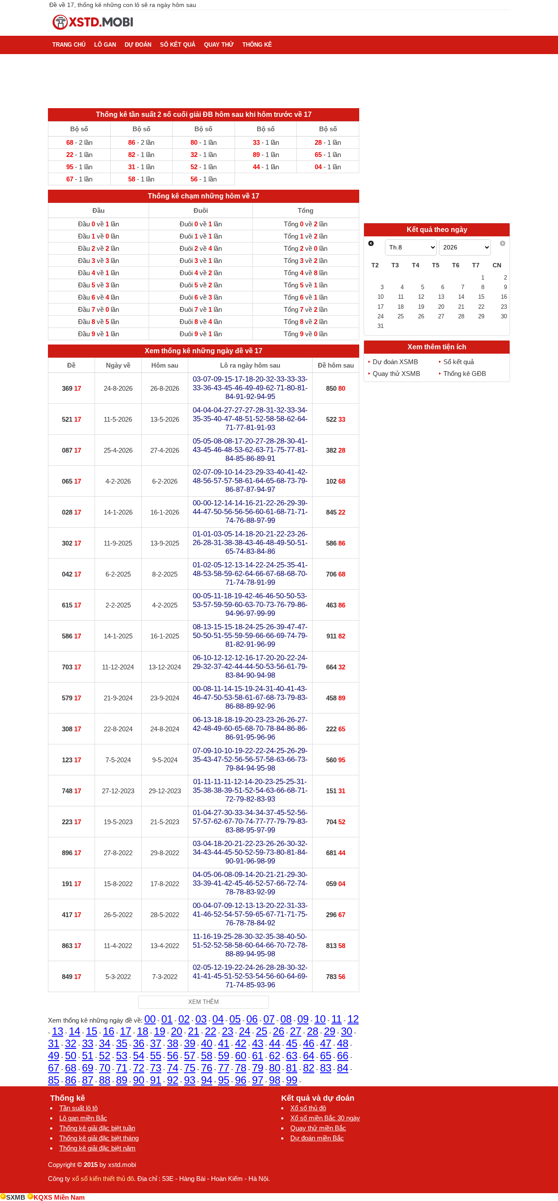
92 (172, 1080)
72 (138, 1068)
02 (184, 1019)
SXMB (15, 1197)
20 (176, 1031)
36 (138, 1043)
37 (155, 1043)
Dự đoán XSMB (395, 361)
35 (121, 1043)
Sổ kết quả (458, 361)
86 (70, 1080)
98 (274, 1080)
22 (210, 1031)
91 (155, 1080)
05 (235, 1019)
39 (189, 1043)
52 (104, 1055)
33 (87, 1043)
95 (223, 1080)
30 (346, 1031)
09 (303, 1019)
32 (70, 1043)
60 (240, 1055)
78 (240, 1068)
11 (336, 1019)
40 (206, 1043)
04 (218, 1019)
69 (87, 1068)
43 (257, 1043)
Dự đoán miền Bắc (317, 1138)
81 (291, 1068)
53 (121, 1055)
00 (150, 1019)
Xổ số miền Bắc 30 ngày (325, 1118)
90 (138, 1080)
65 (325, 1055)
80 (274, 1068)
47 (325, 1043)
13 (57, 1031)
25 (261, 1031)
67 (53, 1068)
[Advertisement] (437, 160)
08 (286, 1019)
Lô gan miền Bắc (83, 1118)
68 (70, 1068)
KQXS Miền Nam (59, 1197)
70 (104, 1068)
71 (121, 1068)
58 (206, 1055)
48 (342, 1043)
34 (104, 1043)
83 (325, 1068)
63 (291, 1055)
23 (227, 1031)
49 (53, 1055)
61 (257, 1055)
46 (308, 1043)
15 (91, 1031)
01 (167, 1019)
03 (201, 1019)
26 (278, 1031)
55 (155, 1055)
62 (274, 1055)
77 (223, 1068)
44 (274, 1043)
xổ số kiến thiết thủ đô (103, 1178)
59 (223, 1055)
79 (257, 1068)
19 (159, 1031)
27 (295, 1031)
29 (329, 1031)
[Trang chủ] (93, 32)
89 (121, 1080)
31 (53, 1043)
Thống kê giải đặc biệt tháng (99, 1138)
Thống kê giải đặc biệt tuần (97, 1128)
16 (108, 1031)
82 (308, 1068)
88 (104, 1080)
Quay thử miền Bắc (318, 1128)
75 (189, 1068)
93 (189, 1080)
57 (189, 1055)
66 (342, 1055)
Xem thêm (203, 1002)
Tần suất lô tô (78, 1108)
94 (206, 1080)
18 (142, 1031)
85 (53, 1080)
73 (155, 1068)
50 (70, 1055)
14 (74, 1031)
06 (252, 1019)
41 (223, 1043)
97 (257, 1080)
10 (320, 1019)
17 (125, 1031)
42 (240, 1043)
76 (206, 1068)
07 (269, 1019)
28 (312, 1031)
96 (240, 1080)
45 (291, 1043)
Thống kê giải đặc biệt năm (97, 1148)
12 (353, 1019)
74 (172, 1068)
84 (342, 1068)
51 (87, 1055)
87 (87, 1080)
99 (291, 1080)
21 (193, 1031)
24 (244, 1031)
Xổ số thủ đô (308, 1108)
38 (172, 1043)
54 (138, 1055)
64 (308, 1055)
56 (172, 1055)
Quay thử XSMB (396, 373)
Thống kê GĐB (464, 373)
